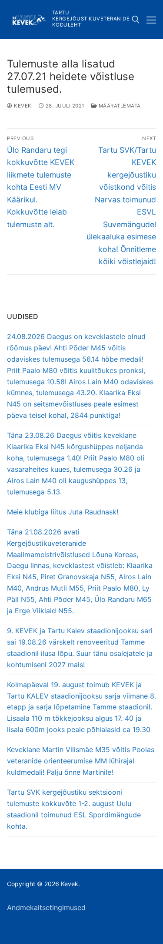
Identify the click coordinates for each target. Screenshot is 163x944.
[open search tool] (136, 20)
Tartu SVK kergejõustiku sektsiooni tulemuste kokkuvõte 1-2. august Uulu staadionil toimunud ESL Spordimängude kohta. (74, 809)
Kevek (22, 106)
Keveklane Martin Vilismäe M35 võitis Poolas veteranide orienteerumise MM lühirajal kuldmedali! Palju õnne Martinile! (80, 760)
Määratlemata (119, 106)
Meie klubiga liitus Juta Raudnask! (62, 511)
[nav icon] (151, 19)
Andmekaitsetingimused (46, 907)
